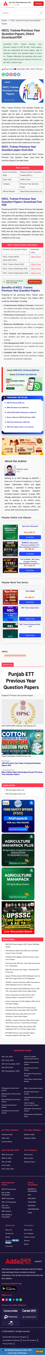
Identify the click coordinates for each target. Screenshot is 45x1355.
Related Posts (8, 664)
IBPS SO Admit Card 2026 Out (18, 407)
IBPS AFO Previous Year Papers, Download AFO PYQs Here (22, 971)
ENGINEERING (33, 1209)
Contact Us (9, 1233)
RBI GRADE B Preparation (7, 1216)
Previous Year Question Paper (15, 655)
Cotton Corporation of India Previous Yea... (17, 756)
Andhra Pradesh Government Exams (31, 1058)
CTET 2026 (6, 1165)
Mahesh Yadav (8, 69)
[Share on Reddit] (11, 74)
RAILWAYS (32, 1198)
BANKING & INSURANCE (32, 1190)
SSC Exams (28, 1154)
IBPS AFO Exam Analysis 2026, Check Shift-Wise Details (22, 945)
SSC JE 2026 (6, 1162)
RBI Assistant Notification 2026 (33, 1115)
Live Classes (28, 1233)
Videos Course (29, 1237)
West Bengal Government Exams (11, 1101)
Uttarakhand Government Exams (33, 1098)
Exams (4, 20)
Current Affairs (7, 1141)
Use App (38, 3)
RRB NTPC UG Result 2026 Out (26, 370)
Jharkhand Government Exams (10, 1112)
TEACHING (32, 1202)
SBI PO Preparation (9, 1189)
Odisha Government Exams (31, 1063)
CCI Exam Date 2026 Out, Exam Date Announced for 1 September (23, 964)
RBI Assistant (6, 1211)
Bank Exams (28, 1158)
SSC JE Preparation (9, 1202)
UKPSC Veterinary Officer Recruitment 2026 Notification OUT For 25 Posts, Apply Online (21, 1028)
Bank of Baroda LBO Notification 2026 (21, 417)
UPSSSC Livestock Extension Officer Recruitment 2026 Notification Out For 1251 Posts (23, 983)
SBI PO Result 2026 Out (15, 403)
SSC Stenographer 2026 (11, 1071)
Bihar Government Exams (33, 1088)
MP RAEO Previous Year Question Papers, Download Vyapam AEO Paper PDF (20, 1034)
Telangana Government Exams (10, 1089)
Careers (12, 1241)
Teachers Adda (7, 1134)
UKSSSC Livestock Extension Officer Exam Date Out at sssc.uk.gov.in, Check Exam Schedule (22, 1021)
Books (26, 1244)
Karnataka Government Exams (32, 1075)
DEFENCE (31, 1205)
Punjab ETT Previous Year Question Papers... (18, 695)
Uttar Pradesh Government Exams (31, 1104)
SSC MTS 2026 (7, 1067)
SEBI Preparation (8, 1198)
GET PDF (39, 1351)
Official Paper (36, 257)
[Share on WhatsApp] (3, 74)
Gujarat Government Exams (9, 1106)
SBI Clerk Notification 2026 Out (18, 422)
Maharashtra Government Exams (11, 1095)
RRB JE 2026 (6, 1158)
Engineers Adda (30, 1138)
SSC (29, 1195)
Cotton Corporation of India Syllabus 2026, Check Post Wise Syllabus (23, 1002)
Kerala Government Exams (31, 1069)
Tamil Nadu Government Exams (33, 1080)
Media (7, 1237)
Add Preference (35, 282)
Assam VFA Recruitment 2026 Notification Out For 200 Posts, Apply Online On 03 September (23, 977)
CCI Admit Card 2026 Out (26, 374)
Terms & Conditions (29, 1340)
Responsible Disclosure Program (15, 1337)
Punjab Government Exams (31, 1093)
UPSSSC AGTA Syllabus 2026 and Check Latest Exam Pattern (22, 958)
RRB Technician (7, 1154)
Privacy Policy (8, 1344)
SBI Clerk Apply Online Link (15, 790)
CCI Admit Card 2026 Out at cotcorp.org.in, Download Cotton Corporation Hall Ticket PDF (21, 1009)
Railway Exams (29, 1162)
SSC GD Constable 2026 (11, 1064)
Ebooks (27, 1240)
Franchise (9, 1246)
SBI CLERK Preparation (6, 1194)
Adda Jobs (5, 1138)
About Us (8, 1230)
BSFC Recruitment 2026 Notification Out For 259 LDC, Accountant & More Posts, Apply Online (22, 990)
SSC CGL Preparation (6, 1207)
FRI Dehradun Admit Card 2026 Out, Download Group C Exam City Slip (22, 952)
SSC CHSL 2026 (8, 1060)
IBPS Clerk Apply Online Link (15, 794)
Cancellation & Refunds (11, 1340)
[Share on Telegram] (7, 74)
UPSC (30, 1213)
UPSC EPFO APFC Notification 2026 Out (21, 412)
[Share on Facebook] (14, 74)
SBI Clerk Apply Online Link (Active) (20, 427)
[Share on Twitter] (18, 74)
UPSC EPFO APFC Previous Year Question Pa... (19, 726)
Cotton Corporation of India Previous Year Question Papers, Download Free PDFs (20, 996)
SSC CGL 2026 (7, 1057)
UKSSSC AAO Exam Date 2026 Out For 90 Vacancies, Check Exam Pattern (20, 1015)
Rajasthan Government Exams (32, 1110)
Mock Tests (28, 1230)
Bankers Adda (29, 1134)
